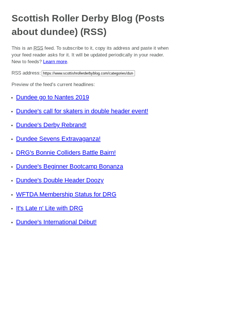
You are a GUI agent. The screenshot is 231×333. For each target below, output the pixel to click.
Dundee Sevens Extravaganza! (58, 138)
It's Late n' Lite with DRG (49, 208)
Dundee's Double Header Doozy (60, 180)
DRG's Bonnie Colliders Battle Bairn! (66, 152)
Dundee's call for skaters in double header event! (82, 111)
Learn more (55, 61)
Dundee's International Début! (56, 221)
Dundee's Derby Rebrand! (51, 124)
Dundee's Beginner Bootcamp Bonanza (69, 166)
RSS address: (26, 73)
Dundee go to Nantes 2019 (52, 97)
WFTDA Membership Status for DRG (66, 194)
